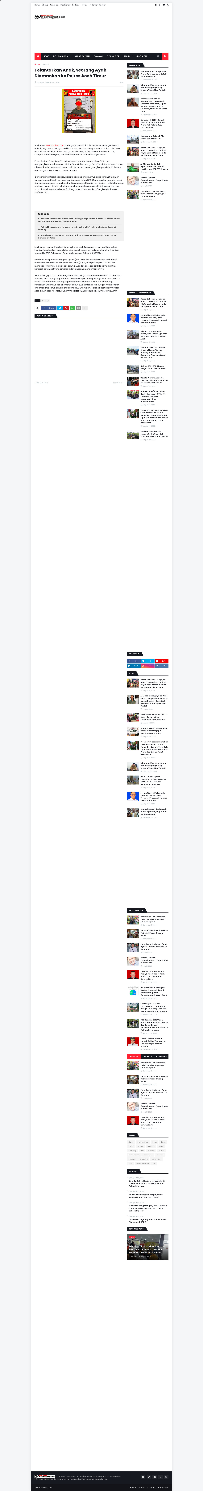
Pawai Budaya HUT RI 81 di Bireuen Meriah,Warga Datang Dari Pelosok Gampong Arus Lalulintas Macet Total (152, 352)
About (45, 5)
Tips (142, 1150)
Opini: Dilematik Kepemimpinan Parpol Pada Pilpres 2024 (154, 180)
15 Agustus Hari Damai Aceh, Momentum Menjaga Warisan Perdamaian (154, 730)
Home (37, 5)
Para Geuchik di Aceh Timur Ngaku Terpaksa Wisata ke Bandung (153, 946)
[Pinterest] (66, 308)
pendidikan (156, 1159)
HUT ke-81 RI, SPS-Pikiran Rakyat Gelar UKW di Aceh (153, 367)
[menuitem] (38, 56)
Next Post (117, 382)
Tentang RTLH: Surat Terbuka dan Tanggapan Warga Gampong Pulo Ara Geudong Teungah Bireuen (153, 1008)
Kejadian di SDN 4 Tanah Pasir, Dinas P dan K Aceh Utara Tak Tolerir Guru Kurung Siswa (152, 124)
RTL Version (163, 1487)
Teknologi (132, 1150)
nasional (132, 1159)
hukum (161, 1150)
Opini (163, 1142)
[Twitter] (60, 308)
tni (154, 1163)
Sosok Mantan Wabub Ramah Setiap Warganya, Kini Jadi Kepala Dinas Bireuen (152, 1042)
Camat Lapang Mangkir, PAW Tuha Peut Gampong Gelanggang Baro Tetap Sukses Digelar (148, 1208)
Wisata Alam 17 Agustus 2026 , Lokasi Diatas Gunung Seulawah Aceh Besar (154, 380)
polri (130, 1163)
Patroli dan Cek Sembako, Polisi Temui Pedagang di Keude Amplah (152, 194)
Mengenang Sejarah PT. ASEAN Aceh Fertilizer (152, 137)
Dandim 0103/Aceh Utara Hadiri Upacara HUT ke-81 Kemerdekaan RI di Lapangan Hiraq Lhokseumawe (152, 396)
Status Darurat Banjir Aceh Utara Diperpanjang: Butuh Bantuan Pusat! (153, 74)
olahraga (144, 1159)
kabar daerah (134, 1155)
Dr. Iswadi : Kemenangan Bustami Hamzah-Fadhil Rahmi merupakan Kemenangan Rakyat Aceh (153, 991)
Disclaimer (65, 5)
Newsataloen (47, 1487)
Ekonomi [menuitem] (98, 56)
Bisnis (131, 1142)
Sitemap (54, 5)
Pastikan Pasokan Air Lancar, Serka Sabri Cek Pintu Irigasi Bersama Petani (154, 434)
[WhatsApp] (72, 308)
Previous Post (42, 382)
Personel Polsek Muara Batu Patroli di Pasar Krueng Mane (154, 933)
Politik (131, 1146)
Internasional (143, 1142)
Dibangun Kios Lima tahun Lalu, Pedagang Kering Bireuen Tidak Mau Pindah (153, 87)
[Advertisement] (118, 30)
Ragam (140, 1146)
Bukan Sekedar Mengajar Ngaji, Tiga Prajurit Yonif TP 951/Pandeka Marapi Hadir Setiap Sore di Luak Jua (153, 152)
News (154, 1142)
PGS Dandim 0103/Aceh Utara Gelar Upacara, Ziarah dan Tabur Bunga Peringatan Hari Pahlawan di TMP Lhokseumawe (154, 1025)
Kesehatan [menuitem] (141, 56)
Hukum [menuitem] (126, 56)
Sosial (161, 1146)
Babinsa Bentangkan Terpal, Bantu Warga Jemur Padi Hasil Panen (146, 1195)
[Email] (78, 308)
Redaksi (75, 5)
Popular (134, 1056)
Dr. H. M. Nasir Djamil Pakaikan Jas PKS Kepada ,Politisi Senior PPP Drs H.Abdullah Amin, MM (153, 781)
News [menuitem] (46, 56)
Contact (151, 1487)
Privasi (84, 5)
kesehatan (148, 1155)
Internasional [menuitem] (61, 56)
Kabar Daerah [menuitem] (82, 56)
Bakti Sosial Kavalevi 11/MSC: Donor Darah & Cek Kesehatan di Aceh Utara (153, 717)
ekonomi (151, 1150)
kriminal (45, 64)
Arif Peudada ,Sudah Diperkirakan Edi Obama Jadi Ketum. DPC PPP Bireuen (154, 166)
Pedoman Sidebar (98, 5)
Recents (148, 1056)
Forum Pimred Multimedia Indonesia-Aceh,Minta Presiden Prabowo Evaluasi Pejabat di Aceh (153, 319)
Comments (161, 1056)
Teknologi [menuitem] (113, 56)
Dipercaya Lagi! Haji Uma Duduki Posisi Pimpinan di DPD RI (147, 1220)
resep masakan (142, 1163)
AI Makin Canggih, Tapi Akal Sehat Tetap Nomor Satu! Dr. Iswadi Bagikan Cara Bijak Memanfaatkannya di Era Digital (154, 701)
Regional (150, 1146)
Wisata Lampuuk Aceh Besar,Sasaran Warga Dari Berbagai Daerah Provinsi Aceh (153, 335)
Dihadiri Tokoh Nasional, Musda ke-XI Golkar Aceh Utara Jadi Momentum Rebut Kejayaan (147, 1183)
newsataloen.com (55, 145)
